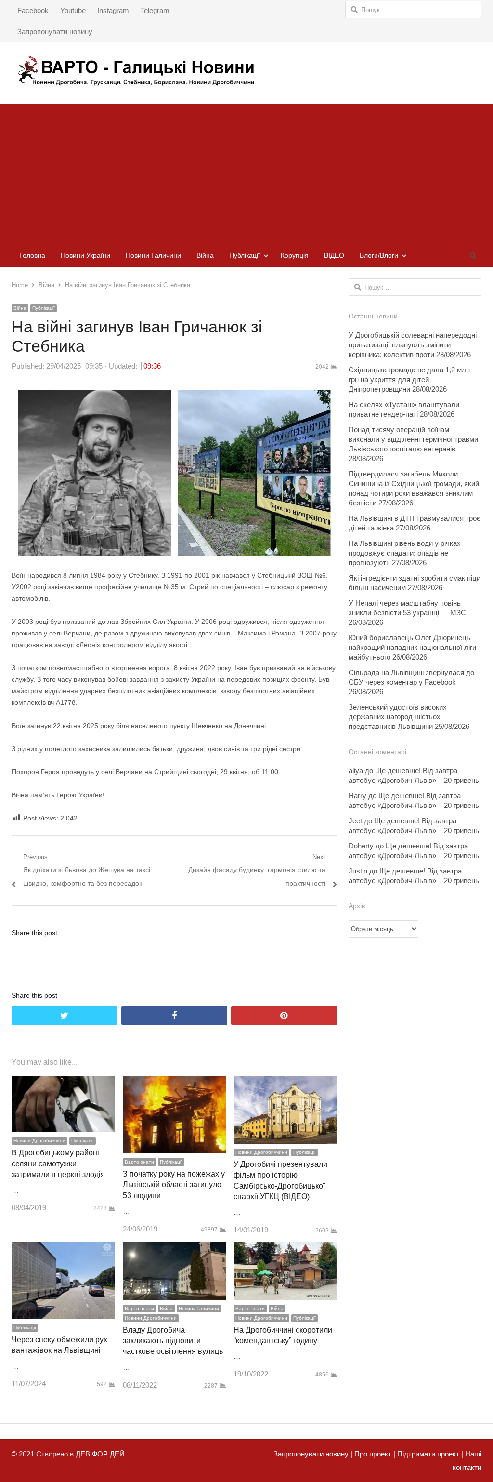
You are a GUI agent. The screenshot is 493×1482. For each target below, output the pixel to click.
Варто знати (139, 1161)
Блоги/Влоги (379, 255)
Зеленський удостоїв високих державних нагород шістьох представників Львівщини (398, 716)
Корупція (295, 255)
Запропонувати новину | (312, 1454)
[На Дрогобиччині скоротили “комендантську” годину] (285, 1248)
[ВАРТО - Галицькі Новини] (246, 70)
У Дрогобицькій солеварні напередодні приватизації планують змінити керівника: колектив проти (413, 344)
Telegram (155, 10)
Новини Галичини (153, 255)
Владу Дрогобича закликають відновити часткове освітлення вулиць (173, 1341)
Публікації (244, 255)
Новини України (85, 255)
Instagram (113, 10)
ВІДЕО (334, 255)
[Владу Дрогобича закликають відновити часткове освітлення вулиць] (174, 1248)
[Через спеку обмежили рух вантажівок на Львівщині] (63, 1248)
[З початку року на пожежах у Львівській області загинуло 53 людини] (174, 1082)
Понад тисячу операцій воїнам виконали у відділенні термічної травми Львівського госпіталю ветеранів (413, 439)
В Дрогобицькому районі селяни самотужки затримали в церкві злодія (58, 1163)
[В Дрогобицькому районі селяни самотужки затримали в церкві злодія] (63, 1082)
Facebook (33, 10)
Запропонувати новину (54, 31)
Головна (32, 255)
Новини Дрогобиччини (39, 1140)
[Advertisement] (246, 171)
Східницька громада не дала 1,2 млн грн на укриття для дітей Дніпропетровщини (409, 379)
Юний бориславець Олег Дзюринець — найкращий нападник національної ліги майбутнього (414, 647)
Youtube (73, 10)
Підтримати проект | (429, 1454)
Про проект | (373, 1454)
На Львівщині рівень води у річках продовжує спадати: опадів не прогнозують (405, 553)
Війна (205, 255)
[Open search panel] (472, 255)
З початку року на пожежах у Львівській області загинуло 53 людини (174, 1185)
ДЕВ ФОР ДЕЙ (100, 1454)
